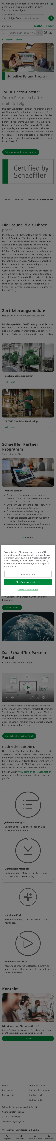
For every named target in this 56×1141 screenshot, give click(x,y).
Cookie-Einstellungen (28, 589)
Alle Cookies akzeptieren (28, 582)
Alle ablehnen (28, 574)
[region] (28, 570)
